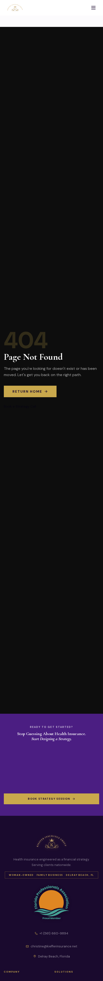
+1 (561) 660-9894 (54, 933)
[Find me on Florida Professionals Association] (51, 902)
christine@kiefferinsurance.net (54, 946)
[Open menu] (93, 7)
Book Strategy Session (49, 798)
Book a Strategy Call (20, 406)
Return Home (27, 391)
